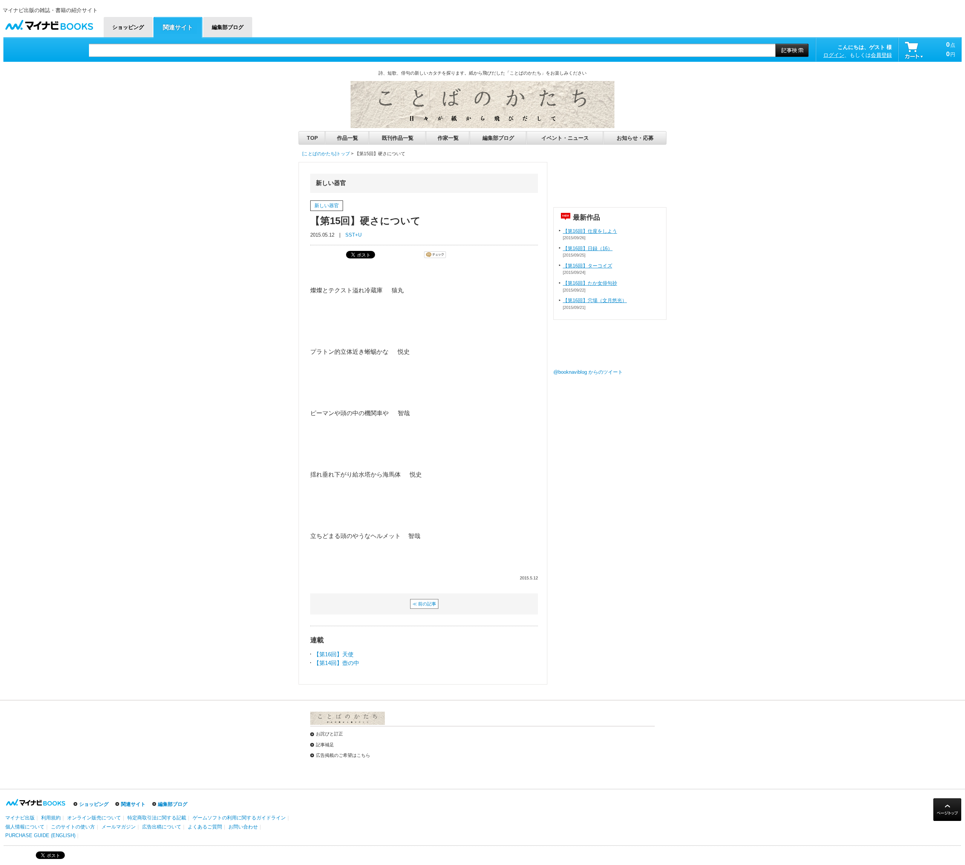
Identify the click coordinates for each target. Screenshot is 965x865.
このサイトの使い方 (73, 827)
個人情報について (24, 827)
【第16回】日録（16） (588, 248)
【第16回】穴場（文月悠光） (595, 300)
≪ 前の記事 (424, 604)
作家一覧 (448, 138)
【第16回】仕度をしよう (590, 231)
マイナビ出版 (20, 818)
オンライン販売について (94, 818)
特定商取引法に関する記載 (156, 818)
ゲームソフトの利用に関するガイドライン (239, 818)
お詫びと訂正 (329, 734)
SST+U (353, 235)
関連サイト (133, 804)
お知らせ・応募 (635, 138)
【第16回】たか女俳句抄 (590, 283)
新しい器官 (326, 205)
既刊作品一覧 (398, 138)
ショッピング (94, 804)
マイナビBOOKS (49, 23)
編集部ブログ (498, 138)
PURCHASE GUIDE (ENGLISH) (40, 835)
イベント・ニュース (565, 138)
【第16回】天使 (334, 654)
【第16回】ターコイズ (587, 266)
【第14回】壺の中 (336, 663)
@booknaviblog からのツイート (588, 372)
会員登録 (881, 55)
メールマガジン (118, 827)
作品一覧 (347, 138)
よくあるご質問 (205, 827)
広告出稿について (161, 827)
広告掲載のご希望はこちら (343, 755)
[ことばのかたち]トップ (326, 153)
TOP (312, 138)
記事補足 (325, 744)
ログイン (833, 55)
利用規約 (51, 818)
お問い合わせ (243, 827)
